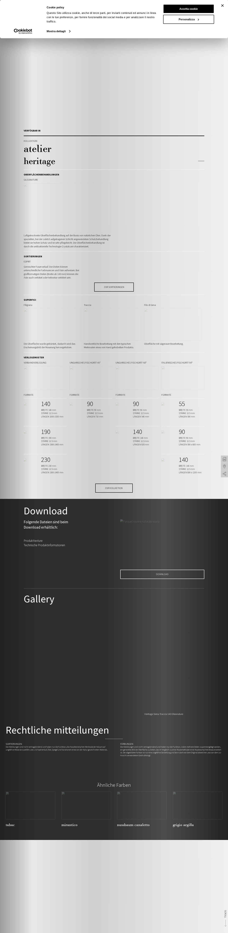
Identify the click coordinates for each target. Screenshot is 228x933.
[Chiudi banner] (222, 5)
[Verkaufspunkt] (224, 466)
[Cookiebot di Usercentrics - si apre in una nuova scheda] (23, 31)
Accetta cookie (188, 8)
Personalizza (187, 19)
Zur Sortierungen (114, 287)
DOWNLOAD (162, 574)
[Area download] (224, 459)
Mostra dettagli (56, 31)
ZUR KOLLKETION (114, 488)
